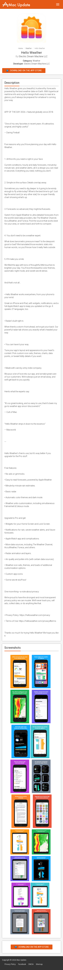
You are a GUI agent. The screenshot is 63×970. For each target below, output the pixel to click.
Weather (28, 48)
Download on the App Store (26, 70)
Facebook (22, 964)
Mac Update (21, 960)
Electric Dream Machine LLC (33, 56)
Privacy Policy (10, 964)
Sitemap (39, 964)
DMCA (30, 964)
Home (20, 48)
